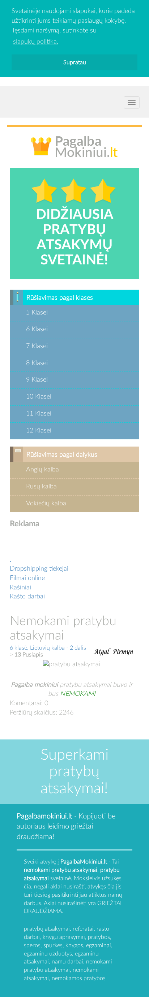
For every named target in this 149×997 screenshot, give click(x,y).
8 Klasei (37, 363)
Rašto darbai (27, 596)
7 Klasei (37, 346)
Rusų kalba (41, 486)
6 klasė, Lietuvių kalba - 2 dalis (48, 648)
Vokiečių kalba (46, 503)
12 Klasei (38, 430)
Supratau (74, 62)
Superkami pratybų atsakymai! (74, 771)
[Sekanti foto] (123, 651)
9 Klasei (37, 380)
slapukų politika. (35, 42)
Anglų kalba (42, 469)
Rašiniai (20, 587)
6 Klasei (37, 329)
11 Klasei (38, 413)
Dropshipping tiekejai (39, 569)
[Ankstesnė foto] (101, 651)
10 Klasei (38, 397)
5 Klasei (37, 312)
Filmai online (27, 578)
